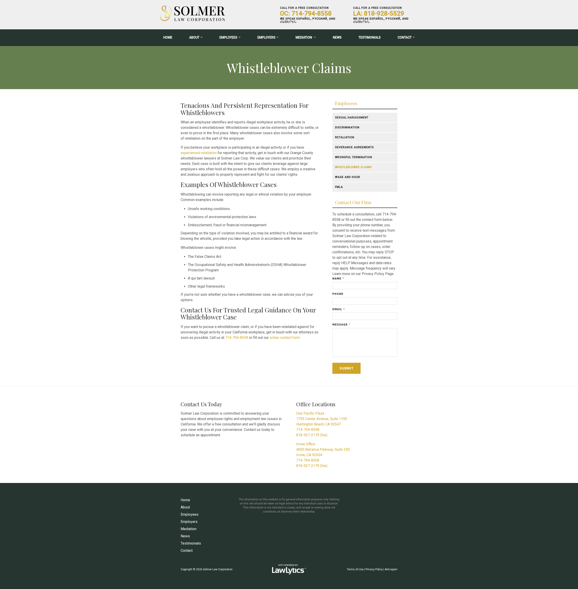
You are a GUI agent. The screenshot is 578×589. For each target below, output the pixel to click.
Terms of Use (355, 569)
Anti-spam (391, 569)
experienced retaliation (199, 153)
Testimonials (370, 37)
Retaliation (344, 137)
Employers (266, 37)
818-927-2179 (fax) (311, 435)
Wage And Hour (347, 177)
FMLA (339, 187)
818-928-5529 (384, 13)
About (194, 37)
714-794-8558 (311, 13)
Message (341, 324)
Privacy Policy (374, 569)
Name (338, 278)
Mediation (304, 37)
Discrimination (347, 127)
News (337, 37)
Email (338, 309)
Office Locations (315, 404)
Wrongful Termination (353, 157)
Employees (228, 37)
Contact (405, 37)
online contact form (285, 337)
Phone (337, 294)
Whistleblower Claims (353, 167)
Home (167, 37)
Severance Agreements (354, 147)
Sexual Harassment (351, 117)
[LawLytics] (289, 569)
